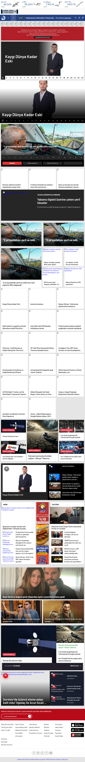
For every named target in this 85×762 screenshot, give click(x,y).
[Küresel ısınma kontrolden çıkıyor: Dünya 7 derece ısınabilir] (70, 634)
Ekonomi (12, 163)
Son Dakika (19, 733)
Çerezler (42, 759)
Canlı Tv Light (5, 730)
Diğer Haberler (32, 163)
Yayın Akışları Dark (21, 727)
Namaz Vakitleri (34, 727)
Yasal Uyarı (65, 759)
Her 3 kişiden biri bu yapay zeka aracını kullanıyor (70, 659)
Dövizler (46, 727)
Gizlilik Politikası (34, 759)
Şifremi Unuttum (6, 745)
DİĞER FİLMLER (74, 666)
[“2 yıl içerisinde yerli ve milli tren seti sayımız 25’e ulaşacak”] (21, 264)
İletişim (27, 759)
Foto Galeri (58, 724)
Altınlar (46, 724)
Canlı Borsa (33, 724)
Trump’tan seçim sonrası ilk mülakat (39, 18)
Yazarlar (58, 730)
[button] (3, 78)
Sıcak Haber (59, 736)
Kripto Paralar (48, 733)
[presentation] (8, 18)
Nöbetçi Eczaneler (21, 730)
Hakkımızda (20, 759)
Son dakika (63, 18)
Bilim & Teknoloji (52, 163)
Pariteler (47, 736)
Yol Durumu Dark (6, 727)
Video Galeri (59, 727)
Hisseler (46, 730)
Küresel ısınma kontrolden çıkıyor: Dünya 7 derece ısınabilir (68, 646)
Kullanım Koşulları (55, 759)
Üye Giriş (4, 739)
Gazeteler (58, 733)
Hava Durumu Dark (7, 724)
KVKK (47, 759)
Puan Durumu (33, 730)
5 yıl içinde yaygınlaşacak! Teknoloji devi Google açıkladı (69, 653)
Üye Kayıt (4, 742)
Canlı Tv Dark (19, 724)
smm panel (18, 736)
